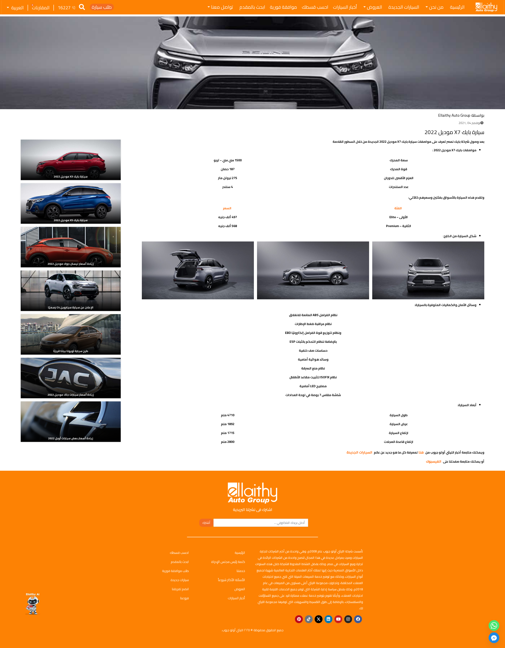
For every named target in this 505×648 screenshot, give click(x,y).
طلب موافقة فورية (175, 571)
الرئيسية (457, 7)
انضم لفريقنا (180, 589)
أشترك (206, 523)
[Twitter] (163, 131)
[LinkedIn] (155, 131)
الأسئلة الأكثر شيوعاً (231, 580)
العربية (17, 7)
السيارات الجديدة (403, 7)
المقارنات (41, 7)
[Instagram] (348, 619)
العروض (374, 7)
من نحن (436, 7)
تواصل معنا (222, 7)
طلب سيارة (102, 7)
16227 (64, 7)
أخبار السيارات (345, 7)
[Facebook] (170, 131)
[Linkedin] (328, 619)
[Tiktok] (309, 619)
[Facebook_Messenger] (494, 637)
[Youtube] (338, 619)
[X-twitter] (319, 619)
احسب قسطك (315, 7)
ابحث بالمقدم (252, 7)
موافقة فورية (283, 7)
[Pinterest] (299, 619)
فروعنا (184, 598)
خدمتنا (241, 571)
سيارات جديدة (180, 580)
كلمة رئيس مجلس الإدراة (228, 562)
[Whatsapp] (494, 625)
